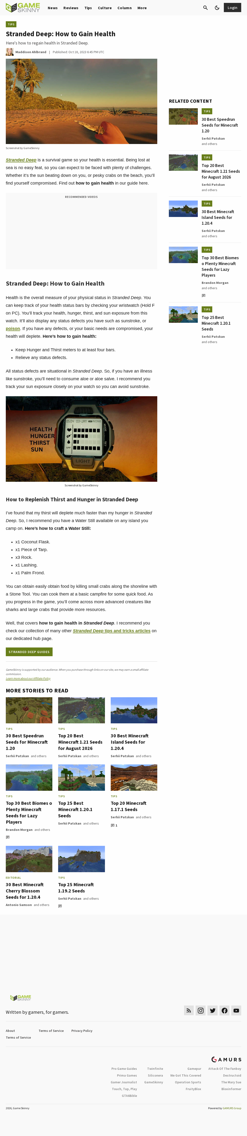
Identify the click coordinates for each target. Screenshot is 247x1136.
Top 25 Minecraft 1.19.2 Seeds (76, 887)
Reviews (70, 7)
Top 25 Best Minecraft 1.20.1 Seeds (75, 809)
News (53, 7)
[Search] (205, 8)
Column (124, 7)
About (10, 1030)
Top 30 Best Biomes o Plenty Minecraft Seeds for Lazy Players (29, 812)
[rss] (189, 1010)
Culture (105, 7)
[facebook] (224, 1010)
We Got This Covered (185, 1075)
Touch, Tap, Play (124, 1089)
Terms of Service (51, 1030)
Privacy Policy (81, 1030)
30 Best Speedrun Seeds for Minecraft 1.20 (27, 742)
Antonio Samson (19, 905)
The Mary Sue (231, 1082)
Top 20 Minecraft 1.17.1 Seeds (128, 806)
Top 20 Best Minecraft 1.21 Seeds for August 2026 (80, 742)
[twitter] (212, 1010)
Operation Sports (188, 1082)
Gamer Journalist (124, 1082)
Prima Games (127, 1075)
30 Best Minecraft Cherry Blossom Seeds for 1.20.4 (25, 890)
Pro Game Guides (124, 1068)
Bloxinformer (231, 1089)
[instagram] (201, 1010)
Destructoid (232, 1075)
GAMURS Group (232, 1108)
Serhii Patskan (17, 756)
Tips (88, 7)
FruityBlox (193, 1089)
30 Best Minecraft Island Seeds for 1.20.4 (130, 742)
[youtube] (236, 1010)
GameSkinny (153, 1082)
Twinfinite (155, 1068)
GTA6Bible (129, 1095)
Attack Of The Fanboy (224, 1068)
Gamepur (194, 1068)
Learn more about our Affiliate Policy (28, 678)
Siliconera (155, 1075)
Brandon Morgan (19, 829)
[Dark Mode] (217, 8)
